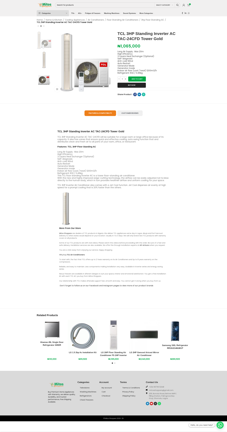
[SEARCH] (177, 5)
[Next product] (43, 26)
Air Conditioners (96, 20)
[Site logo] (45, 4)
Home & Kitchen (54, 20)
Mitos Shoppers (65, 233)
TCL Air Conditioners (76, 255)
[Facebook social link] (182, 13)
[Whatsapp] (159, 403)
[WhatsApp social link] (188, 13)
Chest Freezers (86, 400)
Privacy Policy (128, 391)
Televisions (84, 387)
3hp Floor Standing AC (152, 20)
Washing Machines (88, 391)
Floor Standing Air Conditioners (122, 20)
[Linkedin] (147, 403)
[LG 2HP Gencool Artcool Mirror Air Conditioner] (144, 335)
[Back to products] (41, 26)
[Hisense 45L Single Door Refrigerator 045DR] (52, 330)
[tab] (100, 113)
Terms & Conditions (131, 387)
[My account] (183, 5)
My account (107, 387)
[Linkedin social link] (185, 13)
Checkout (106, 396)
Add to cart (137, 79)
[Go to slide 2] (114, 364)
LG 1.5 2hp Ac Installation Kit (83, 352)
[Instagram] (155, 403)
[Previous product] (38, 26)
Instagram (108, 285)
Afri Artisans (144, 245)
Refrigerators (86, 396)
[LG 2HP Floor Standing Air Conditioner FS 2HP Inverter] (113, 335)
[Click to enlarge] (57, 89)
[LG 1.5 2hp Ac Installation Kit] (82, 335)
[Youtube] (151, 403)
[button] (220, 425)
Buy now (131, 85)
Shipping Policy (128, 396)
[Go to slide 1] (112, 364)
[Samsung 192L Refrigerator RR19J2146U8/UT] (175, 331)
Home (40, 20)
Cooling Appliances (75, 20)
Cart (104, 391)
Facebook (94, 285)
